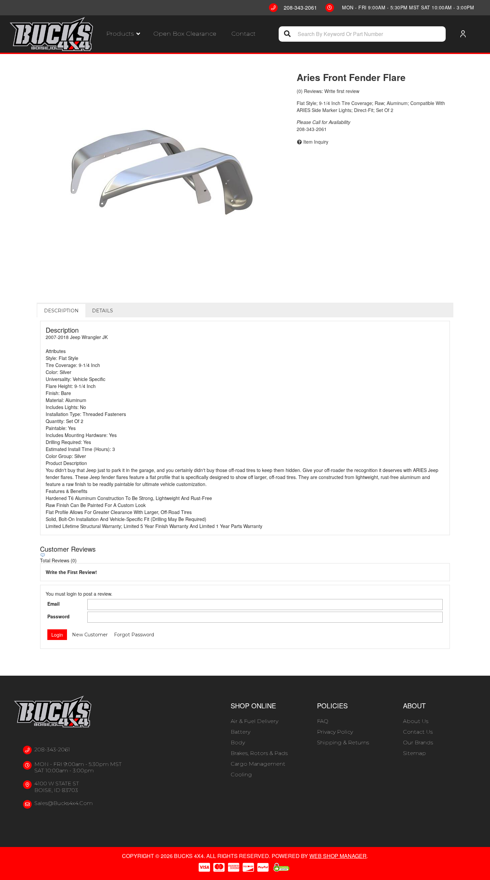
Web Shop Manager (338, 856)
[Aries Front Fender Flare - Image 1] (162, 172)
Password (58, 616)
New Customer (90, 635)
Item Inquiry (315, 141)
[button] (123, 33)
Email (53, 603)
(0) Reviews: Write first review (328, 91)
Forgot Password (134, 635)
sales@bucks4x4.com (63, 803)
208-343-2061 (52, 749)
